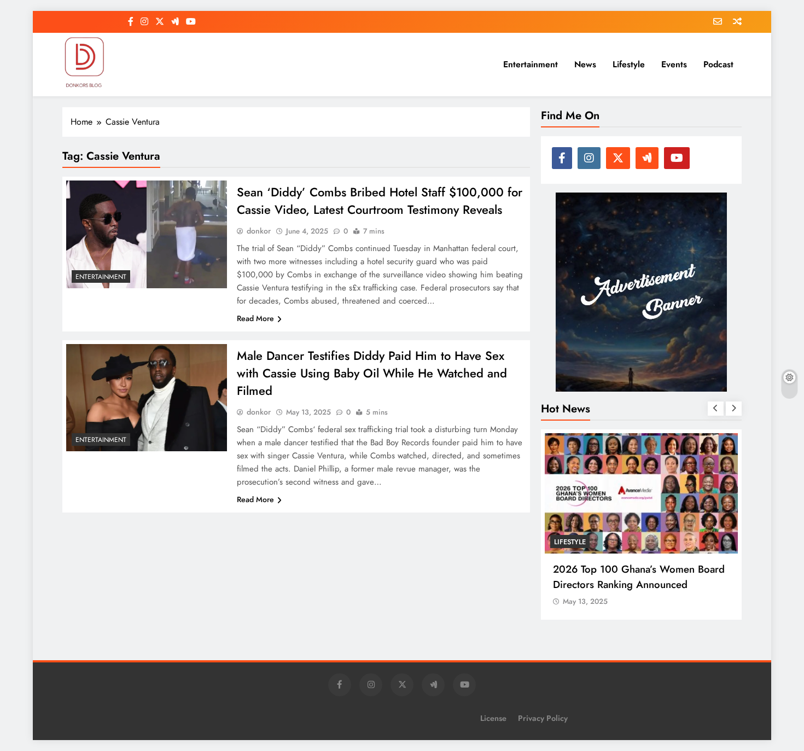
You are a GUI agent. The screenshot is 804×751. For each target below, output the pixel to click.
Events (674, 64)
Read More (255, 318)
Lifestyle (629, 64)
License (493, 718)
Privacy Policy (543, 718)
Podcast (718, 64)
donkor (259, 230)
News (585, 64)
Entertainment (530, 64)
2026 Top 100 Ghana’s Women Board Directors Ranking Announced (639, 576)
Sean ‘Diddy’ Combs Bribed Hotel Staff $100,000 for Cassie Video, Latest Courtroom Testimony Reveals (379, 200)
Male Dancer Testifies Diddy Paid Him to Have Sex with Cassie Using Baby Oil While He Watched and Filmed (372, 373)
